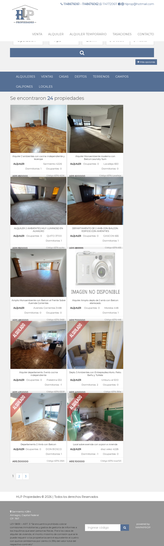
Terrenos (101, 76)
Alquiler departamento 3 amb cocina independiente (38, 374)
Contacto (146, 34)
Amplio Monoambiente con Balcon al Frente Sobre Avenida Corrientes (38, 302)
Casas (64, 76)
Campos (122, 76)
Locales (46, 86)
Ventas (47, 76)
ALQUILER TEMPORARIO (88, 34)
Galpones (24, 86)
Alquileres (25, 76)
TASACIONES (122, 34)
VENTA (37, 34)
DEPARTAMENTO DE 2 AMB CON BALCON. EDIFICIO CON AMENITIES (95, 229)
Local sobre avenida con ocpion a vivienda (95, 444)
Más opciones (147, 61)
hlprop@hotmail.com (139, 4)
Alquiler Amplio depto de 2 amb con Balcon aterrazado (95, 302)
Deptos (81, 76)
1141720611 (110, 4)
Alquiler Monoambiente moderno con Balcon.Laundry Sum (95, 157)
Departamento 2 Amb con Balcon (38, 444)
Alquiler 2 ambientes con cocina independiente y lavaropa (38, 157)
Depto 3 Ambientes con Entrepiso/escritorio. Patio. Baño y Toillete (95, 374)
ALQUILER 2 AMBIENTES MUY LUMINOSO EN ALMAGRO (38, 229)
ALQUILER (56, 34)
